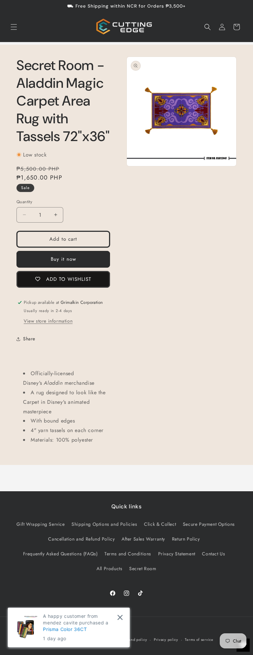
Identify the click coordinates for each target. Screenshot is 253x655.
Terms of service (199, 639)
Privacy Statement (176, 553)
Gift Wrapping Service (40, 524)
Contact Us (213, 553)
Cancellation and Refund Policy (81, 539)
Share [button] (29, 338)
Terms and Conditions (127, 553)
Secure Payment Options (209, 524)
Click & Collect (160, 524)
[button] (14, 27)
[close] (120, 617)
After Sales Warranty (143, 539)
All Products (109, 568)
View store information (48, 321)
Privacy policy (166, 639)
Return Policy (186, 539)
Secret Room (142, 568)
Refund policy (135, 639)
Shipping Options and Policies (104, 524)
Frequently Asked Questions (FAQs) (60, 553)
